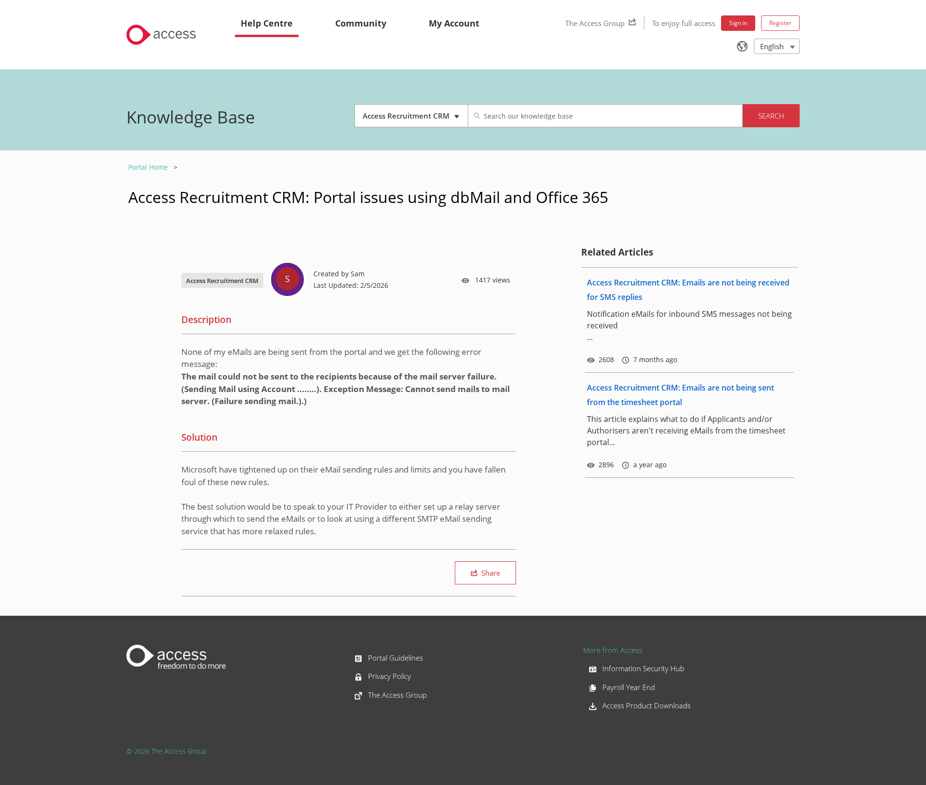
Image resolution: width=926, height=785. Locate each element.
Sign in (738, 23)
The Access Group (595, 23)
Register (780, 23)
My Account (454, 23)
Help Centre (267, 23)
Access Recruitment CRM (408, 119)
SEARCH (771, 116)
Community (360, 23)
